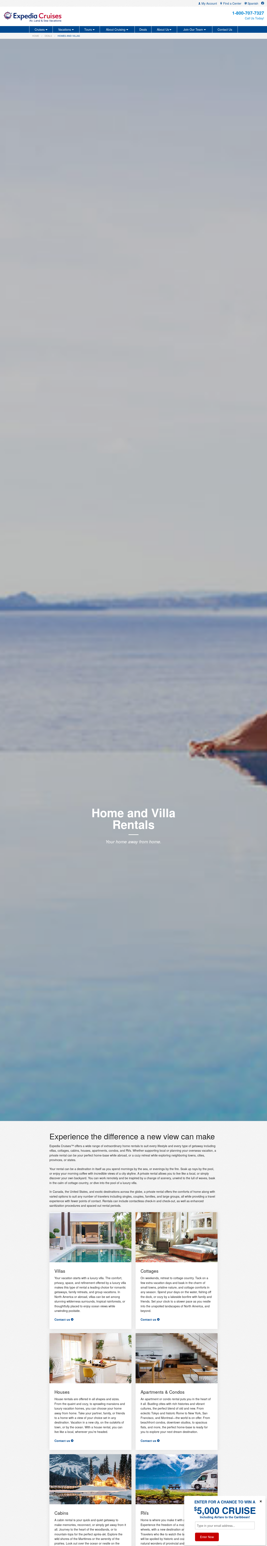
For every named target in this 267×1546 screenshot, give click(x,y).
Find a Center (231, 3)
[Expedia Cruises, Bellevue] (46, 16)
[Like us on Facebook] (262, 3)
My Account (209, 3)
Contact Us (225, 29)
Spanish (252, 3)
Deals (143, 29)
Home (35, 35)
